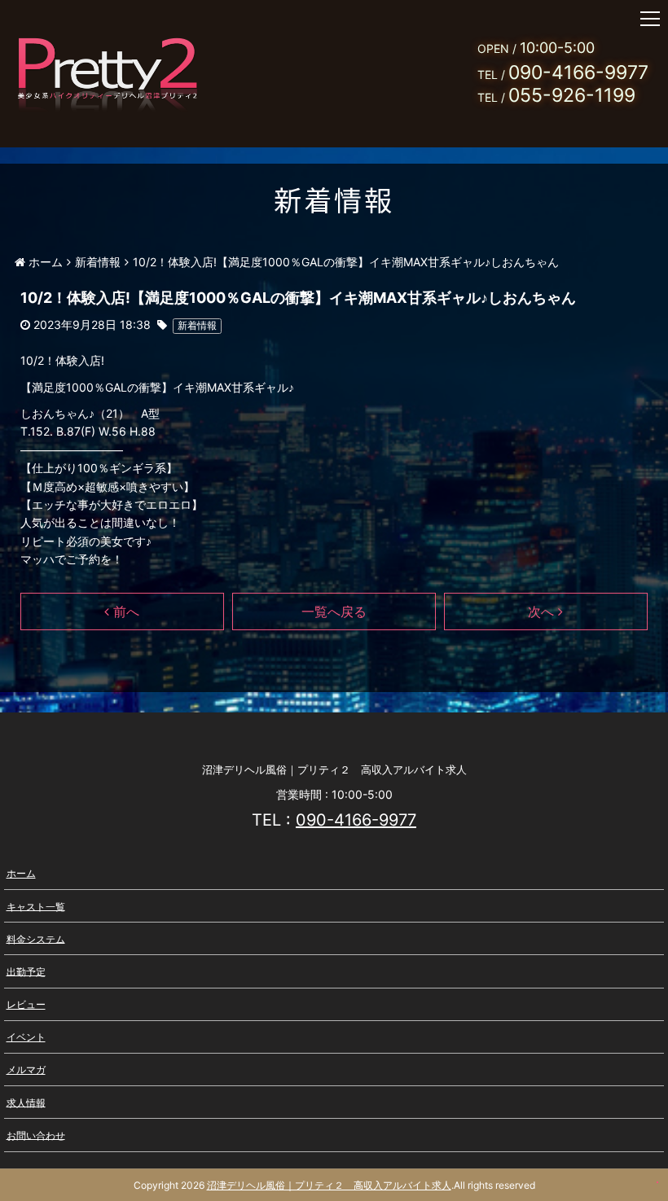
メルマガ (26, 1069)
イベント (26, 1037)
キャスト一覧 (36, 906)
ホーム (21, 873)
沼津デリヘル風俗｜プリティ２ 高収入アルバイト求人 (329, 1185)
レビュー (26, 1004)
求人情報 (26, 1102)
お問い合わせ (36, 1135)
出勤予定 (26, 971)
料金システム (36, 938)
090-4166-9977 (356, 820)
